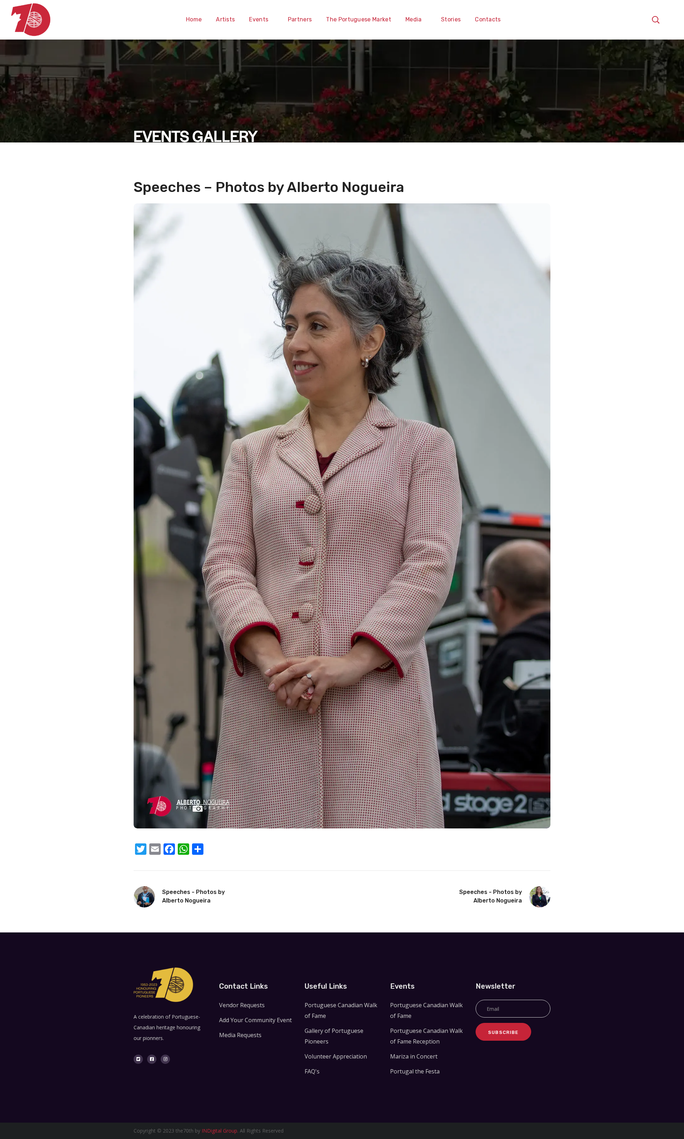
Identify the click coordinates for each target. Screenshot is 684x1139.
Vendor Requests (242, 1005)
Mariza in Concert (413, 1056)
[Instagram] (165, 1059)
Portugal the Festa (415, 1071)
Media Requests (240, 1035)
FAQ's (312, 1071)
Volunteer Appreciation (336, 1056)
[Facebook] (151, 1059)
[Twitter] (138, 1059)
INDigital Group (219, 1130)
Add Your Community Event (255, 1020)
